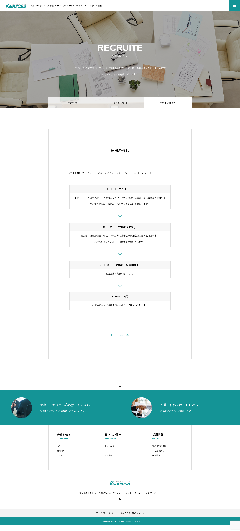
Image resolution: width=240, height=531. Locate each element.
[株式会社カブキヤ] (16, 5)
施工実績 (108, 455)
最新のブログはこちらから (132, 513)
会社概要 (61, 451)
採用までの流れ (159, 446)
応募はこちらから (120, 335)
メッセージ (62, 455)
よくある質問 (120, 103)
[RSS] (120, 499)
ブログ (107, 451)
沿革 (59, 446)
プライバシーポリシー (106, 513)
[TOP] (120, 386)
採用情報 (72, 103)
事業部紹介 (109, 446)
